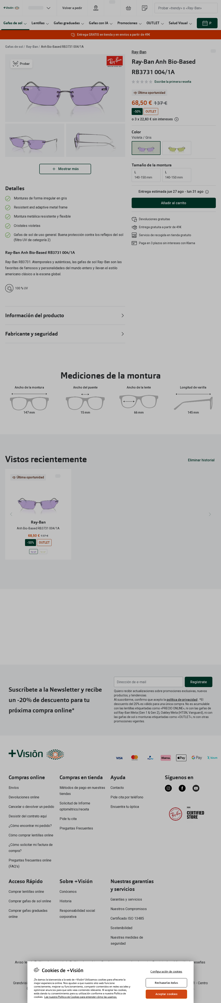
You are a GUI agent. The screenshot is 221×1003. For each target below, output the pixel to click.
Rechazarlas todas (166, 983)
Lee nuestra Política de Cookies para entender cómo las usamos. (80, 997)
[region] (110, 982)
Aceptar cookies (166, 994)
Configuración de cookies (166, 971)
